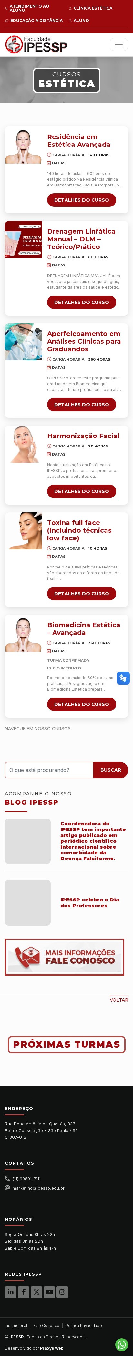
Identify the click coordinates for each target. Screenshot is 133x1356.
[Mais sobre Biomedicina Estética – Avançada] (23, 633)
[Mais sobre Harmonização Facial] (23, 444)
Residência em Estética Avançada (79, 140)
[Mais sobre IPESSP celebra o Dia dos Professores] (28, 903)
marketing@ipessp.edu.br (39, 1187)
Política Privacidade (84, 1325)
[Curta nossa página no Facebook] (23, 1292)
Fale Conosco (46, 1325)
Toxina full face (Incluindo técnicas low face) (79, 530)
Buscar (110, 770)
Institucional (16, 1325)
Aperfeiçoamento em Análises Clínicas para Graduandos (84, 341)
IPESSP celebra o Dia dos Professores (89, 903)
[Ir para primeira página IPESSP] (36, 44)
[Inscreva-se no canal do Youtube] (49, 1292)
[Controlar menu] (119, 44)
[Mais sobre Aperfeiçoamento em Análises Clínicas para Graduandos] (23, 341)
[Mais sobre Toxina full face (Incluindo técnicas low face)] (23, 530)
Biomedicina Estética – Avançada (83, 629)
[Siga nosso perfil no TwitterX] (36, 1292)
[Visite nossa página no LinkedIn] (10, 1292)
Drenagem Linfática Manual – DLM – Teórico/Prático (81, 239)
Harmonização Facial (83, 436)
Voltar (119, 1000)
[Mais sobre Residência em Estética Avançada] (23, 145)
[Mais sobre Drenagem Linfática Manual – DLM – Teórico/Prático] (23, 239)
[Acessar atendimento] (66, 957)
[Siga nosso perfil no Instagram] (62, 1292)
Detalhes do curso (81, 200)
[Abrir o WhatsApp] (121, 1344)
